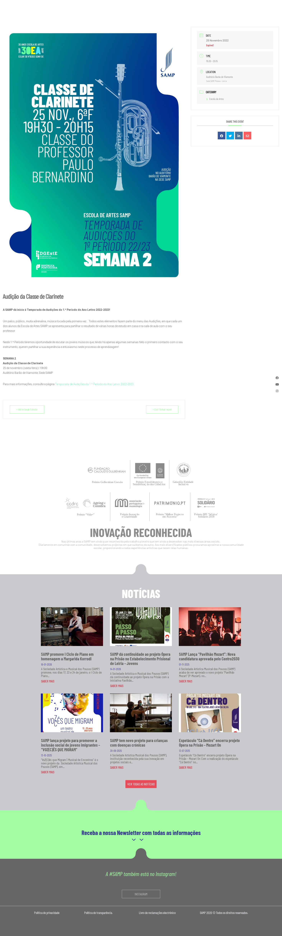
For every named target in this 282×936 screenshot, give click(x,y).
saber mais (47, 681)
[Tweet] (230, 135)
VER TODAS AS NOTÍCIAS (141, 784)
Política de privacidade (47, 913)
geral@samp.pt (237, 5)
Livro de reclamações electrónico (157, 913)
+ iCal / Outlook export (162, 409)
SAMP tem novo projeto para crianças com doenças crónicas (139, 742)
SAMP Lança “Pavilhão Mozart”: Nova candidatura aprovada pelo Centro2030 (209, 656)
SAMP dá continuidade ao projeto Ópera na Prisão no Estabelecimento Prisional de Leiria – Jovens (140, 659)
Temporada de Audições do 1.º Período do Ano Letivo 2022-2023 (94, 384)
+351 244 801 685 (219, 5)
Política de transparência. (99, 913)
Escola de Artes (216, 98)
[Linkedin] (239, 135)
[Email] (247, 135)
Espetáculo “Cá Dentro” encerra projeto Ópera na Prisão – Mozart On (209, 742)
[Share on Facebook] (221, 135)
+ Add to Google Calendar (27, 409)
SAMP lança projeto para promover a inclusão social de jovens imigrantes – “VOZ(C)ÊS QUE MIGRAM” (70, 745)
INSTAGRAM (141, 894)
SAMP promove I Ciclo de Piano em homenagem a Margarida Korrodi (67, 656)
